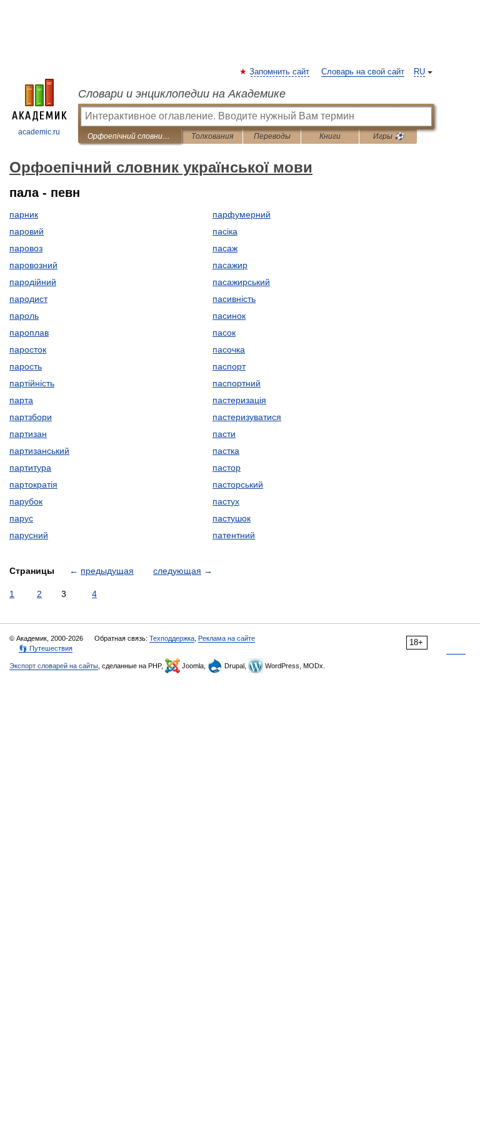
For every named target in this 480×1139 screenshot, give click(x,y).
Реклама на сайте (226, 638)
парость (25, 366)
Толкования (212, 136)
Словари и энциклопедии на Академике (182, 94)
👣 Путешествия (45, 648)
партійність (31, 383)
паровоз (25, 248)
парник (23, 214)
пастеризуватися (246, 417)
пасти (224, 434)
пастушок (231, 518)
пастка (225, 451)
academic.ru (39, 132)
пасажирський (241, 282)
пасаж (225, 248)
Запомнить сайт (280, 72)
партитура (30, 468)
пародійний (32, 282)
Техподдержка (171, 638)
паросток (27, 349)
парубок (25, 501)
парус (21, 518)
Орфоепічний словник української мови (130, 136)
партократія (33, 484)
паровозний (33, 265)
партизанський (39, 451)
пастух (225, 501)
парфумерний (241, 214)
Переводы (272, 136)
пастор (226, 468)
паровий (26, 231)
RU (419, 72)
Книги (330, 136)
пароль (24, 316)
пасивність (234, 299)
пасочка (228, 349)
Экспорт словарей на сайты (53, 666)
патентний (233, 535)
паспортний (236, 383)
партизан (28, 434)
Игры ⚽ (388, 136)
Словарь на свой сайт (362, 72)
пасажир (230, 265)
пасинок (229, 316)
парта (21, 400)
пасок (224, 333)
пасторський (237, 484)
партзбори (30, 417)
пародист (28, 299)
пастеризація (239, 400)
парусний (28, 535)
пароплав (29, 333)
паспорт (229, 366)
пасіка (225, 231)
